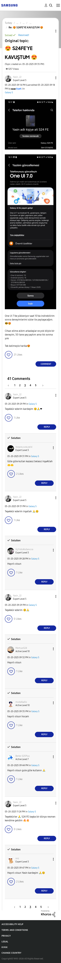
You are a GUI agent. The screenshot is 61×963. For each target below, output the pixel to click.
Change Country (11, 953)
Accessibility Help (12, 924)
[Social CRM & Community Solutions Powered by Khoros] (48, 913)
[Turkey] (9, 5)
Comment (46, 364)
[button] (50, 77)
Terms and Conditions (15, 930)
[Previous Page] (9, 385)
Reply (47, 427)
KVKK (5, 947)
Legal (5, 941)
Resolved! (23, 35)
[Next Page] (41, 385)
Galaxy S (9, 92)
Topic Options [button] (50, 31)
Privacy (6, 936)
